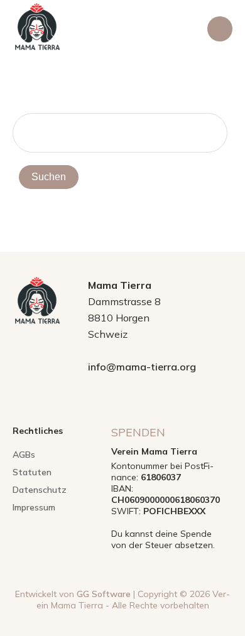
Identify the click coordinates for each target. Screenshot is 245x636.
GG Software (104, 594)
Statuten (32, 472)
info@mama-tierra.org (142, 366)
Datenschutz (40, 489)
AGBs (24, 454)
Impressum (34, 507)
